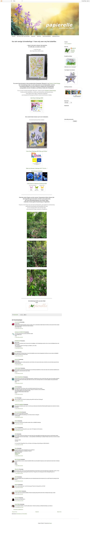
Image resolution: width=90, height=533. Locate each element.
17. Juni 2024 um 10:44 (19, 507)
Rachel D (16, 484)
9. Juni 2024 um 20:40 (19, 494)
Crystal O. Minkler (18, 491)
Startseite (13, 36)
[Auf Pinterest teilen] (25, 314)
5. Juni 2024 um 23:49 (19, 423)
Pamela (16, 420)
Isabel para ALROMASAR (19, 332)
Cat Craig (16, 427)
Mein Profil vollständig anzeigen (73, 51)
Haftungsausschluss (55, 36)
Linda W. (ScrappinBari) (19, 404)
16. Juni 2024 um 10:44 (19, 500)
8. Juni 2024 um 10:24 (19, 481)
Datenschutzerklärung (47, 36)
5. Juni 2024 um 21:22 (19, 408)
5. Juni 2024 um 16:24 (19, 383)
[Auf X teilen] (23, 314)
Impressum (39, 36)
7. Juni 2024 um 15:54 (19, 465)
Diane (16, 448)
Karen (16, 351)
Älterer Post (59, 511)
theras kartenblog (18, 412)
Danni (16, 397)
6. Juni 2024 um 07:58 (19, 444)
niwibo (16, 386)
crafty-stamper (17, 368)
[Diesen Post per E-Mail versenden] (20, 314)
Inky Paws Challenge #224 (37, 98)
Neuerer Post (14, 511)
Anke (16, 434)
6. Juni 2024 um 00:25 (19, 430)
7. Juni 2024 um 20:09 (19, 473)
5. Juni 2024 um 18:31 (19, 394)
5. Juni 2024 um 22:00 (19, 417)
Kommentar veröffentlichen (18, 509)
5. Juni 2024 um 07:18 (19, 328)
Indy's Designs (17, 459)
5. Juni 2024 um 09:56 (19, 348)
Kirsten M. (17, 359)
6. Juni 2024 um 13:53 (19, 455)
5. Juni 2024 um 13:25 (19, 364)
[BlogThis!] (22, 314)
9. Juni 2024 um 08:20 (19, 487)
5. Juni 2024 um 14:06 (19, 373)
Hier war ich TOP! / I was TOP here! (23, 36)
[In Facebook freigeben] (24, 314)
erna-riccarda (17, 322)
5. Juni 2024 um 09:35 (19, 337)
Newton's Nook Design (54, 83)
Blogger (50, 523)
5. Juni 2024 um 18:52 (19, 400)
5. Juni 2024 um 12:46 (19, 355)
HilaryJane (17, 469)
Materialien (33, 36)
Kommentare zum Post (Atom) (21, 513)
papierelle (74, 48)
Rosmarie (17, 497)
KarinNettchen (17, 340)
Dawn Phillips (17, 504)
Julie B (16, 476)
